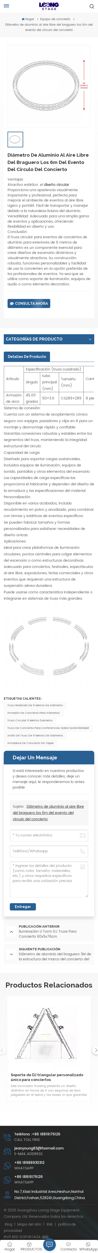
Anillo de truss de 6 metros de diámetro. (35, 735)
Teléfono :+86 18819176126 (37, 1134)
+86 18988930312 (29, 1162)
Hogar (29, 19)
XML (49, 1224)
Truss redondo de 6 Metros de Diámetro (35, 705)
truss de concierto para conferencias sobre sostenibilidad (48, 728)
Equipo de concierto (55, 19)
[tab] (27, 357)
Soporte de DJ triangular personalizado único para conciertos (47, 1077)
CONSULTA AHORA (31, 303)
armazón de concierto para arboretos (33, 713)
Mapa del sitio (29, 1224)
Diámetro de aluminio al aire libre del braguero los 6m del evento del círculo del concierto (48, 813)
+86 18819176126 (28, 1176)
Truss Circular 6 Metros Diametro (30, 720)
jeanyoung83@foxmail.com (39, 1148)
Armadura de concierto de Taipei (30, 743)
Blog (8, 1224)
